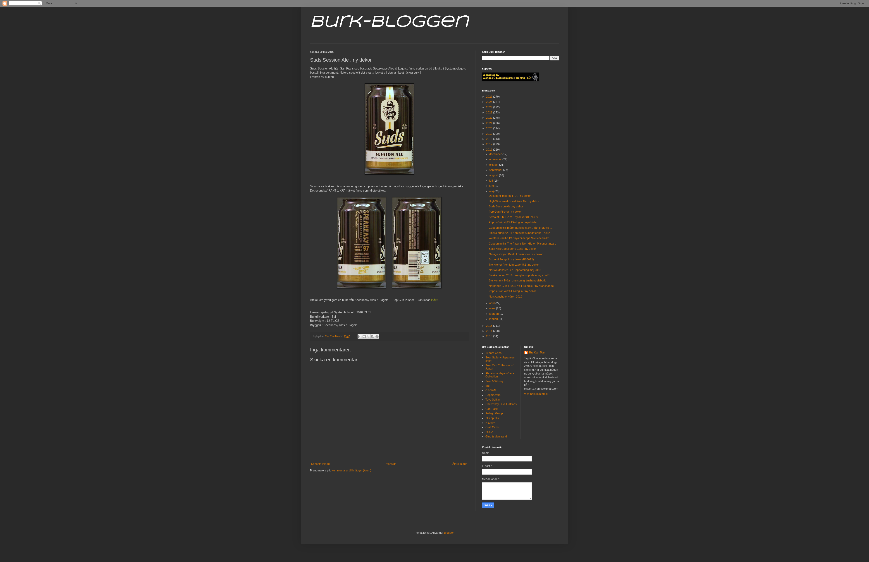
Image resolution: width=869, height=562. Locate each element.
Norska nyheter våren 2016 (505, 296)
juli (491, 180)
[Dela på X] (368, 336)
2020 (489, 128)
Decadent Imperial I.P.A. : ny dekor (510, 195)
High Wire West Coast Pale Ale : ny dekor (514, 201)
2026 (489, 96)
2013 (489, 336)
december (495, 154)
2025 (489, 101)
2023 (489, 112)
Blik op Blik (492, 418)
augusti (494, 175)
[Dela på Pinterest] (377, 336)
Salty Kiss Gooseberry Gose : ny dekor (512, 248)
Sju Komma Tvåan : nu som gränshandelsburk (517, 280)
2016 (489, 149)
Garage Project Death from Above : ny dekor (516, 254)
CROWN (490, 390)
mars (492, 308)
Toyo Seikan (493, 399)
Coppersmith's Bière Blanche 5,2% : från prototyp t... (520, 227)
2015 (489, 325)
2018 (489, 139)
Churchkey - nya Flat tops (501, 404)
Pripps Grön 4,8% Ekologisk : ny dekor (512, 291)
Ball (487, 385)
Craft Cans (492, 427)
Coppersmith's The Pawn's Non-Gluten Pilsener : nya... (522, 243)
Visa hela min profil (536, 394)
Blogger (449, 532)
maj (491, 191)
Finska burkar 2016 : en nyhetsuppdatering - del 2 (519, 233)
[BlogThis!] (364, 336)
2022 (489, 117)
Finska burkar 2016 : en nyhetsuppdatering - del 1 (519, 275)
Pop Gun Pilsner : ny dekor (505, 211)
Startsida (391, 464)
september (496, 170)
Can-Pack (491, 409)
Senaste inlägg (320, 464)
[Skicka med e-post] (360, 336)
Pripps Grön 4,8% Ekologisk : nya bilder (513, 222)
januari (494, 319)
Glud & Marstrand (496, 436)
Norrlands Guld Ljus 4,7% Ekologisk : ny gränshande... (522, 286)
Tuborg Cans (493, 353)
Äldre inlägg (459, 464)
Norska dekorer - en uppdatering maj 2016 (515, 270)
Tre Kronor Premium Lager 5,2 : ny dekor (514, 264)
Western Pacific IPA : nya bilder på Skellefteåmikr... (519, 238)
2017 (489, 144)
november (495, 159)
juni (491, 185)
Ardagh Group (494, 413)
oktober (494, 164)
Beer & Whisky (494, 381)
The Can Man (537, 352)
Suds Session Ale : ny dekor (506, 206)
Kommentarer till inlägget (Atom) (351, 470)
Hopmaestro (493, 395)
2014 (489, 331)
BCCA (489, 432)
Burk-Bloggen (389, 22)
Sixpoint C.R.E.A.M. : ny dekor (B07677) (513, 217)
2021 (489, 123)
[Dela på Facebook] (372, 336)
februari (494, 313)
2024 (489, 107)
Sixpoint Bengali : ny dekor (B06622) (511, 259)
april (492, 303)
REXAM (490, 422)
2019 (489, 133)
